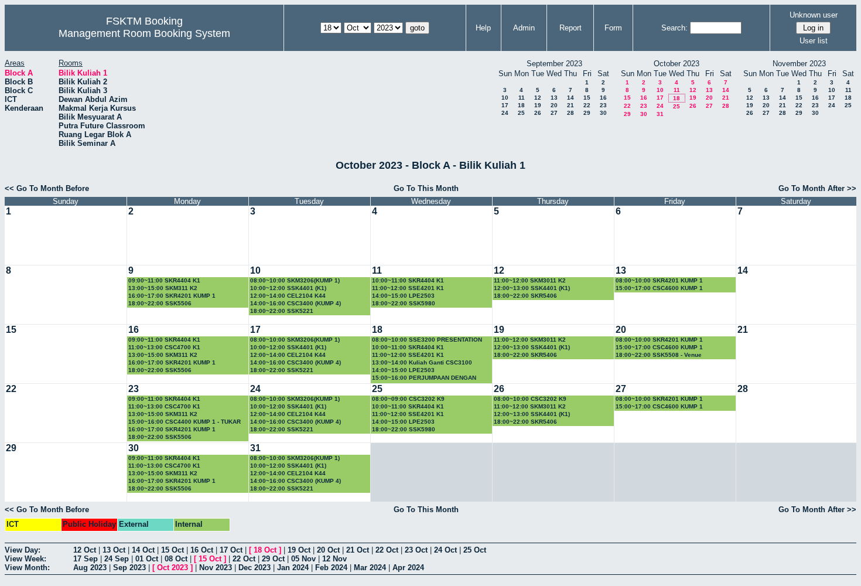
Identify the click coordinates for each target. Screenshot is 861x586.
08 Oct (176, 558)
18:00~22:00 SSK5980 (403, 303)
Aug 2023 (90, 567)
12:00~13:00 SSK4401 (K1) (532, 288)
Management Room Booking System (144, 33)
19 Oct (299, 550)
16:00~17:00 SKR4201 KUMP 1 (172, 295)
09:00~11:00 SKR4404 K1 (164, 280)
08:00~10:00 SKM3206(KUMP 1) (295, 280)
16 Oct (201, 550)
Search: (674, 27)
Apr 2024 (408, 567)
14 (570, 97)
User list (814, 40)
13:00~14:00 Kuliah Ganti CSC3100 (422, 362)
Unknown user (814, 15)
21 (570, 105)
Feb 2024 (331, 567)
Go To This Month (426, 188)
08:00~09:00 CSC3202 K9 (408, 399)
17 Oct (231, 550)
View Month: (27, 567)
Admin (524, 27)
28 (570, 113)
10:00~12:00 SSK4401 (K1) (288, 288)
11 (521, 97)
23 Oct (416, 550)
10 (504, 97)
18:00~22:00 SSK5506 (160, 303)
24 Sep (116, 558)
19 (537, 105)
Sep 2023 (129, 567)
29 (586, 113)
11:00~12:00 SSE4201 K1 (408, 288)
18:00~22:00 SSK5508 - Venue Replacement (659, 355)
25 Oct (474, 550)
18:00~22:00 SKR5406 (525, 295)
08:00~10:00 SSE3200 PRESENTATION (427, 339)
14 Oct (143, 550)
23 (603, 105)
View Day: (22, 550)
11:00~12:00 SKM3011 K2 (530, 280)
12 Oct (84, 550)
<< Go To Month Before (47, 188)
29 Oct (273, 558)
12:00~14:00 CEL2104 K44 (288, 295)
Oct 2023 (172, 567)
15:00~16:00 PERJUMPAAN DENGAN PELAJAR (424, 378)
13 (554, 97)
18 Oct (265, 550)
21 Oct (357, 550)
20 (554, 105)
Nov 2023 (215, 567)
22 (586, 105)
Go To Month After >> (817, 188)
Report (570, 27)
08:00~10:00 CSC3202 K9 (530, 399)
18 (521, 105)
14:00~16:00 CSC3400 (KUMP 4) (295, 303)
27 (554, 113)
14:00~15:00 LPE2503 (403, 295)
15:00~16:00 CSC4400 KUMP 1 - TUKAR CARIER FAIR (184, 422)
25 (521, 113)
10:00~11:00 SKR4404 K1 (408, 280)
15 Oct (172, 550)
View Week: (25, 558)
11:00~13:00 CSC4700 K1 (164, 347)
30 (603, 113)
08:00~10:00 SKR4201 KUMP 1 (659, 280)
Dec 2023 (254, 567)
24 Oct (445, 550)
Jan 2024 (293, 567)
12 (537, 97)
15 (586, 97)
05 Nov (303, 558)
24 (504, 113)
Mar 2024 (370, 567)
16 (603, 97)
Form (613, 27)
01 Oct (146, 558)
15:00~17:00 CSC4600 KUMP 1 (659, 288)
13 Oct (113, 550)
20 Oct (328, 550)
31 (660, 114)
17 (504, 105)
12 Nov (334, 558)
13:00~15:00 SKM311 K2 (162, 288)
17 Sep (85, 558)
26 (537, 113)
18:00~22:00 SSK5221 (281, 311)
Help (483, 27)
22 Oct (386, 550)
